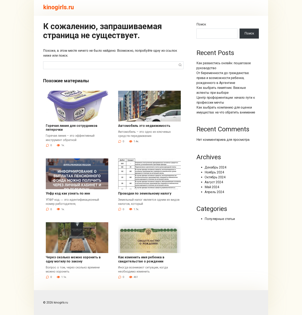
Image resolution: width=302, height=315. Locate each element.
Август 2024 (214, 182)
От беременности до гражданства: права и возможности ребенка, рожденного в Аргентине (222, 78)
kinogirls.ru (58, 7)
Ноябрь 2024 (214, 172)
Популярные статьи (220, 219)
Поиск (201, 24)
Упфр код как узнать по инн (68, 193)
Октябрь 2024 (215, 177)
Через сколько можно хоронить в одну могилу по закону (73, 259)
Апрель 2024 (214, 192)
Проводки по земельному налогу (144, 193)
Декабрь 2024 (215, 167)
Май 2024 (212, 187)
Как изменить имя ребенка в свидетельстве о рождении (141, 259)
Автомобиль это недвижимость (144, 126)
